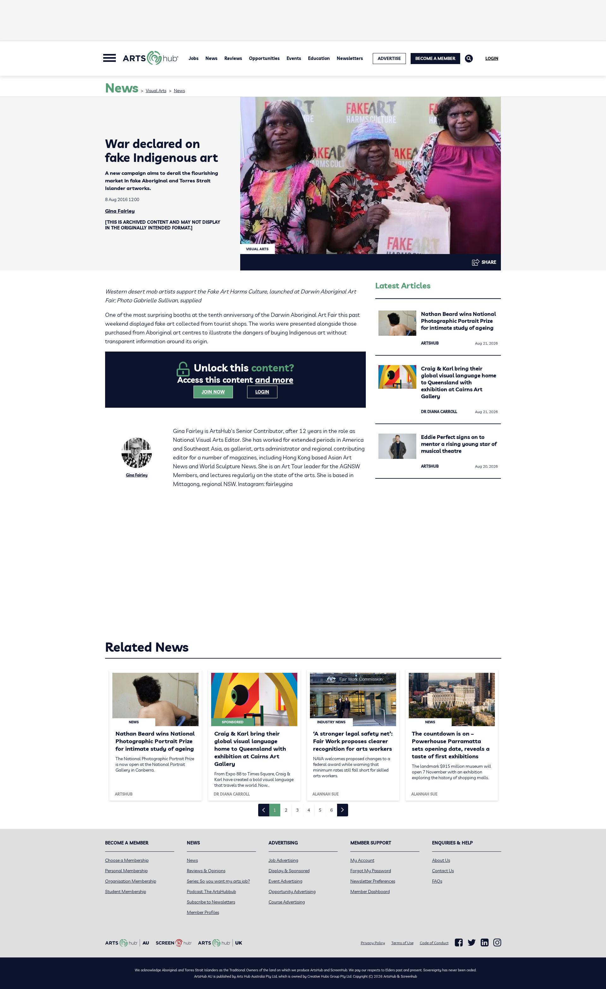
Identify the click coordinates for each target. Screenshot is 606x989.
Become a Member (435, 58)
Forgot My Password (370, 871)
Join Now (213, 392)
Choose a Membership (127, 860)
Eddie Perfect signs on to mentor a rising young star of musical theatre (458, 444)
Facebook (459, 943)
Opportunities (264, 58)
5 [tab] (320, 810)
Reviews (233, 58)
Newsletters (350, 58)
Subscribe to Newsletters (211, 902)
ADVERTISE (389, 58)
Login (491, 58)
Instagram (497, 943)
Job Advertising (283, 860)
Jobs (194, 58)
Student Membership (125, 891)
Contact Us (443, 871)
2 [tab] (286, 810)
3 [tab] (297, 810)
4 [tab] (308, 810)
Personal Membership (126, 871)
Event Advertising (285, 881)
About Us (441, 860)
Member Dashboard (370, 891)
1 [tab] (274, 810)
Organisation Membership (130, 881)
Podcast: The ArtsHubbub (211, 891)
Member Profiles (203, 912)
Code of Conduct (434, 942)
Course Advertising (287, 902)
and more (274, 380)
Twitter (471, 942)
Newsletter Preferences (372, 881)
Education (319, 58)
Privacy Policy (373, 942)
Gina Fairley (120, 211)
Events (294, 58)
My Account (362, 860)
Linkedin (485, 943)
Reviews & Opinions (206, 871)
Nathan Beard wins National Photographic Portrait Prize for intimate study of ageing (458, 321)
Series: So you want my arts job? (218, 881)
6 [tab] (331, 810)
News (211, 58)
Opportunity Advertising (292, 891)
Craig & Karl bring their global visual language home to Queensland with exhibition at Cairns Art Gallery (458, 382)
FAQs (437, 881)
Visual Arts (156, 90)
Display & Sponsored (289, 871)
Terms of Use (402, 942)
